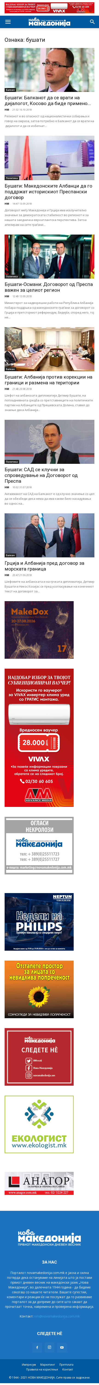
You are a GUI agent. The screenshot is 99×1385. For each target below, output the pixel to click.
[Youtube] (62, 1347)
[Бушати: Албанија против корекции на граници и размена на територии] (49, 349)
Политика (12, 178)
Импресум (29, 1365)
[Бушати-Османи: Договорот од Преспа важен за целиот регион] (49, 257)
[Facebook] (37, 1347)
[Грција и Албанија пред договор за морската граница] (49, 535)
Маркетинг (47, 1365)
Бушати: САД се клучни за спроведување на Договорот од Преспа (41, 475)
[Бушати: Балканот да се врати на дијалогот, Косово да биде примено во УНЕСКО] (49, 70)
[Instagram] (49, 1347)
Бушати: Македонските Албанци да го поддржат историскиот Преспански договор (48, 191)
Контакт (67, 1369)
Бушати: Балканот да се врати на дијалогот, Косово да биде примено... (48, 100)
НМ (7, 109)
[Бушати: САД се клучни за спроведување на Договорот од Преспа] (49, 442)
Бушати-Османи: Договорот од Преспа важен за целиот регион (49, 287)
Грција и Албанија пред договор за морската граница (44, 566)
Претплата (66, 1365)
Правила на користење (42, 1369)
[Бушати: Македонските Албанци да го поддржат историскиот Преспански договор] (49, 158)
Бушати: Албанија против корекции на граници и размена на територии (48, 379)
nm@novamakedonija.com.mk (57, 1316)
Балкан (10, 89)
